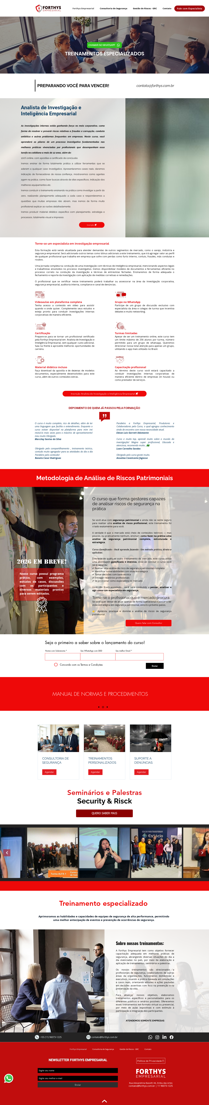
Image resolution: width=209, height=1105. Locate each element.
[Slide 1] (99, 707)
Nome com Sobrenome (55, 651)
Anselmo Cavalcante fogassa (132, 458)
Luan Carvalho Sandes (128, 448)
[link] (58, 760)
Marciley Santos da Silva (48, 439)
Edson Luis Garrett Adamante (132, 432)
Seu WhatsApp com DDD (91, 651)
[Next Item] (202, 852)
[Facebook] (171, 1037)
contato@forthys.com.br (155, 85)
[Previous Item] (6, 852)
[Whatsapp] (150, 1037)
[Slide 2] (103, 707)
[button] (49, 772)
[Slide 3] (107, 707)
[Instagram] (157, 1037)
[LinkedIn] (164, 1037)
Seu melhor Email (123, 651)
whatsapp (7, 1074)
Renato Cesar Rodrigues (48, 458)
